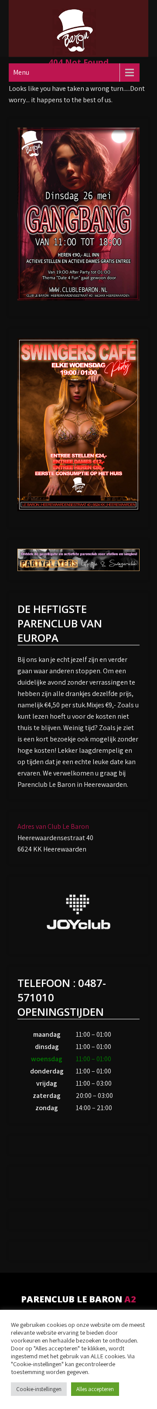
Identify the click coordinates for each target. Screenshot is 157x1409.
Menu (21, 72)
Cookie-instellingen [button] (38, 1389)
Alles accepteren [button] (95, 1389)
